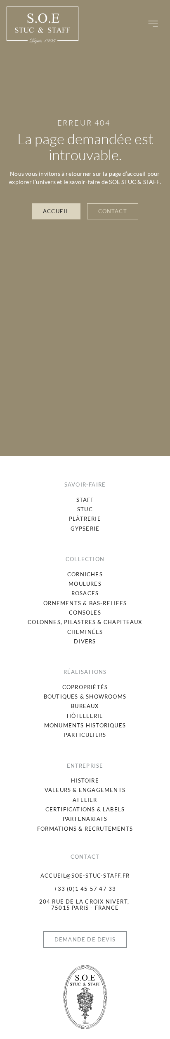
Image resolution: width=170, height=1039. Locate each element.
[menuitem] (85, 500)
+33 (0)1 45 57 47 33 (85, 888)
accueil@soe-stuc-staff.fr (85, 875)
